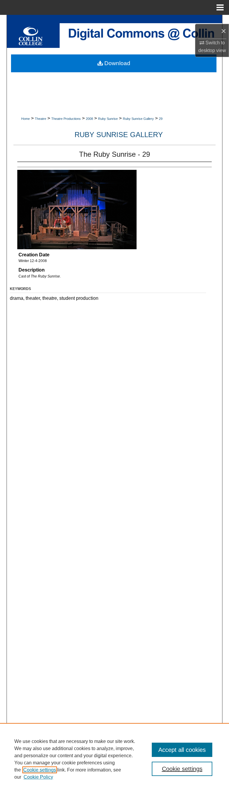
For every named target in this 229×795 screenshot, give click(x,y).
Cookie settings (39, 769)
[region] (114, 759)
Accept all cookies (182, 750)
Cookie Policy (38, 777)
